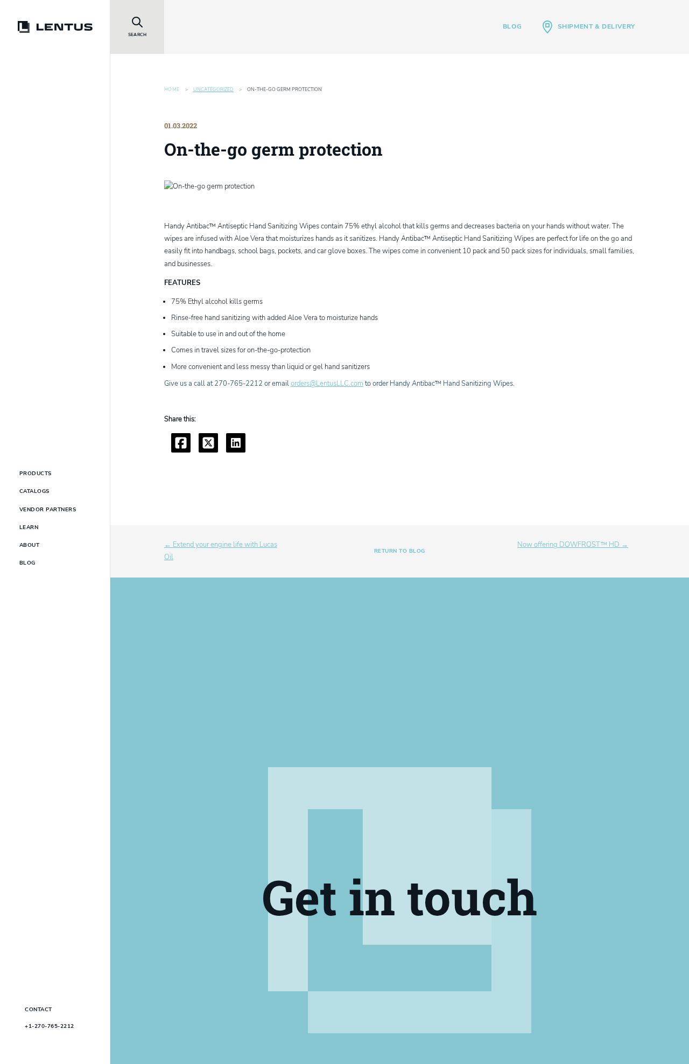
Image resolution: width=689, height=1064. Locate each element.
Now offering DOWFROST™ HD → (572, 545)
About (29, 545)
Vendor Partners (47, 509)
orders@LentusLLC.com (327, 383)
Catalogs (34, 491)
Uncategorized (213, 89)
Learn (29, 527)
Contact (38, 1009)
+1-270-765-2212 (49, 1026)
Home (172, 89)
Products (35, 473)
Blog (512, 26)
